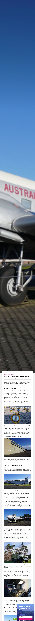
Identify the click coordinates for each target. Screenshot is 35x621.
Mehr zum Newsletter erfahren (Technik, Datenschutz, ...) (25, 620)
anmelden (25, 618)
